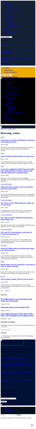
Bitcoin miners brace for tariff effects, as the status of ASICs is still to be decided (18, 265)
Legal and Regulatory (13, 8)
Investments (10, 23)
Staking (9, 25)
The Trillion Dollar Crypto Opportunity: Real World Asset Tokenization (16, 300)
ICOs (5, 28)
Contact (7, 68)
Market (9, 5)
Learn (5, 20)
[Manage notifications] (32, 425)
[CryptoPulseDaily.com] (7, 78)
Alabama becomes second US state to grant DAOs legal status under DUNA (17, 187)
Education (10, 22)
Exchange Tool (11, 32)
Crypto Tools (7, 31)
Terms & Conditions (10, 72)
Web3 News (10, 16)
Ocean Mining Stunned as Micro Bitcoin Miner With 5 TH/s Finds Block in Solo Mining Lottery (17, 314)
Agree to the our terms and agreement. (14, 404)
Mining (6, 29)
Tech (5, 10)
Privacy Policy (8, 70)
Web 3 (5, 14)
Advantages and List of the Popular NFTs (15, 307)
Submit (19, 415)
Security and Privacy (12, 13)
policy (18, 404)
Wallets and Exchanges (13, 26)
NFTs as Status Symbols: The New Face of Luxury (17, 279)
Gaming (9, 19)
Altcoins (9, 7)
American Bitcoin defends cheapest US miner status (17, 156)
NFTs (8, 17)
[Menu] (1, 126)
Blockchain (10, 11)
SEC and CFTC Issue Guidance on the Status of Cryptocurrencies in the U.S (16, 233)
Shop (5, 34)
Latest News (7, 4)
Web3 (2, 166)
